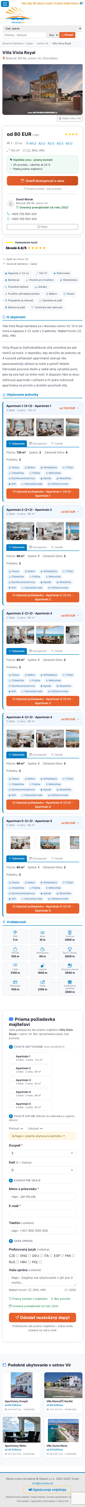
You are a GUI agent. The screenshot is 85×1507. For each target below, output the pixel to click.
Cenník (59, 443)
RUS (12, 1262)
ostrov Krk (63, 1501)
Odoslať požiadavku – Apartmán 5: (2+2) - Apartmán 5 (44, 908)
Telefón (21, 1223)
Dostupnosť (40, 443)
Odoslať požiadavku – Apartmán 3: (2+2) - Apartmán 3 (44, 701)
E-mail (15, 1206)
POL (35, 1262)
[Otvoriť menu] (5, 4)
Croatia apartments (56, 1497)
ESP (57, 1256)
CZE (12, 1256)
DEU (36, 1256)
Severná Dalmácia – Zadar (17, 43)
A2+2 (42, 143)
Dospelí (16, 1145)
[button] (42, 245)
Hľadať (68, 34)
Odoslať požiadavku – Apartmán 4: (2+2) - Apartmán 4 (44, 804)
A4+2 (32, 143)
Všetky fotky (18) (71, 118)
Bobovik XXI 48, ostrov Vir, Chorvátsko (32, 58)
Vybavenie (18, 443)
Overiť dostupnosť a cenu (45, 181)
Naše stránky (38, 1497)
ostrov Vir (42, 43)
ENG (24, 1256)
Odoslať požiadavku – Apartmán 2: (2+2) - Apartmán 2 (44, 597)
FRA (68, 1256)
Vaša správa (25, 1270)
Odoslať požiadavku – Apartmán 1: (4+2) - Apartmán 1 (44, 493)
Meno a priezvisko (24, 1189)
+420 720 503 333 (24, 214)
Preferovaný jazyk (29, 1249)
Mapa (44, 226)
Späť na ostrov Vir (17, 259)
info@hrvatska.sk (42, 1483)
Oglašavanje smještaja (49, 1490)
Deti (20, 1162)
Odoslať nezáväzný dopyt (45, 1317)
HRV (24, 1262)
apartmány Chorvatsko (43, 1501)
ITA (47, 1256)
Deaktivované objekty (17, 1497)
